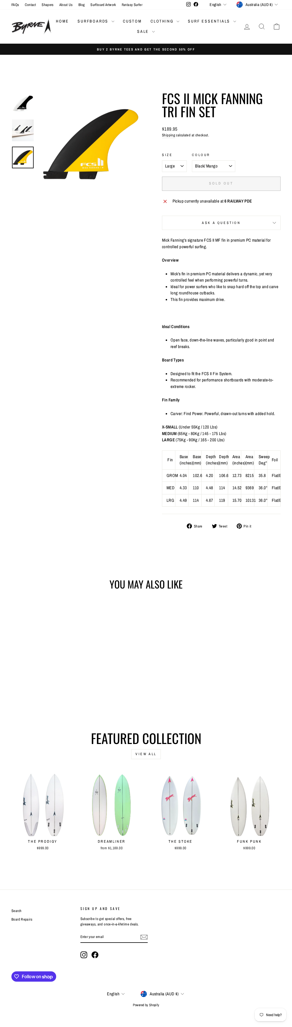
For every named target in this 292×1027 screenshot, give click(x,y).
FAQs (15, 4)
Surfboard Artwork (103, 4)
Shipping (168, 135)
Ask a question (221, 223)
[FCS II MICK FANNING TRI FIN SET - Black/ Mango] (50, 691)
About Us (66, 4)
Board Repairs (21, 919)
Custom (132, 21)
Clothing (163, 21)
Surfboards (94, 21)
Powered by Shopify (146, 1005)
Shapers (48, 4)
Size (167, 155)
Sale (144, 31)
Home (62, 21)
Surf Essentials (210, 21)
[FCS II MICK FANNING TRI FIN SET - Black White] (35, 691)
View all (146, 754)
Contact (30, 4)
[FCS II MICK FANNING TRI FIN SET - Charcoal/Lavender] (42, 691)
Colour (201, 155)
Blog (81, 4)
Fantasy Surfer (132, 4)
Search (16, 910)
